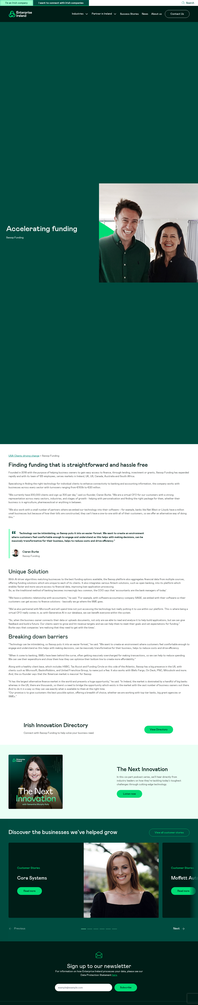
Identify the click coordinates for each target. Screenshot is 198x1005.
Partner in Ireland (102, 13)
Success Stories (129, 13)
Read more (30, 891)
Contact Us (177, 13)
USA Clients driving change (24, 455)
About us (156, 13)
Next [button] (176, 928)
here (114, 975)
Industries (78, 13)
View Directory (159, 729)
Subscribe (125, 987)
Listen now (129, 793)
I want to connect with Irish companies (61, 2)
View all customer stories (169, 832)
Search (190, 2)
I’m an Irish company (16, 2)
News (145, 13)
